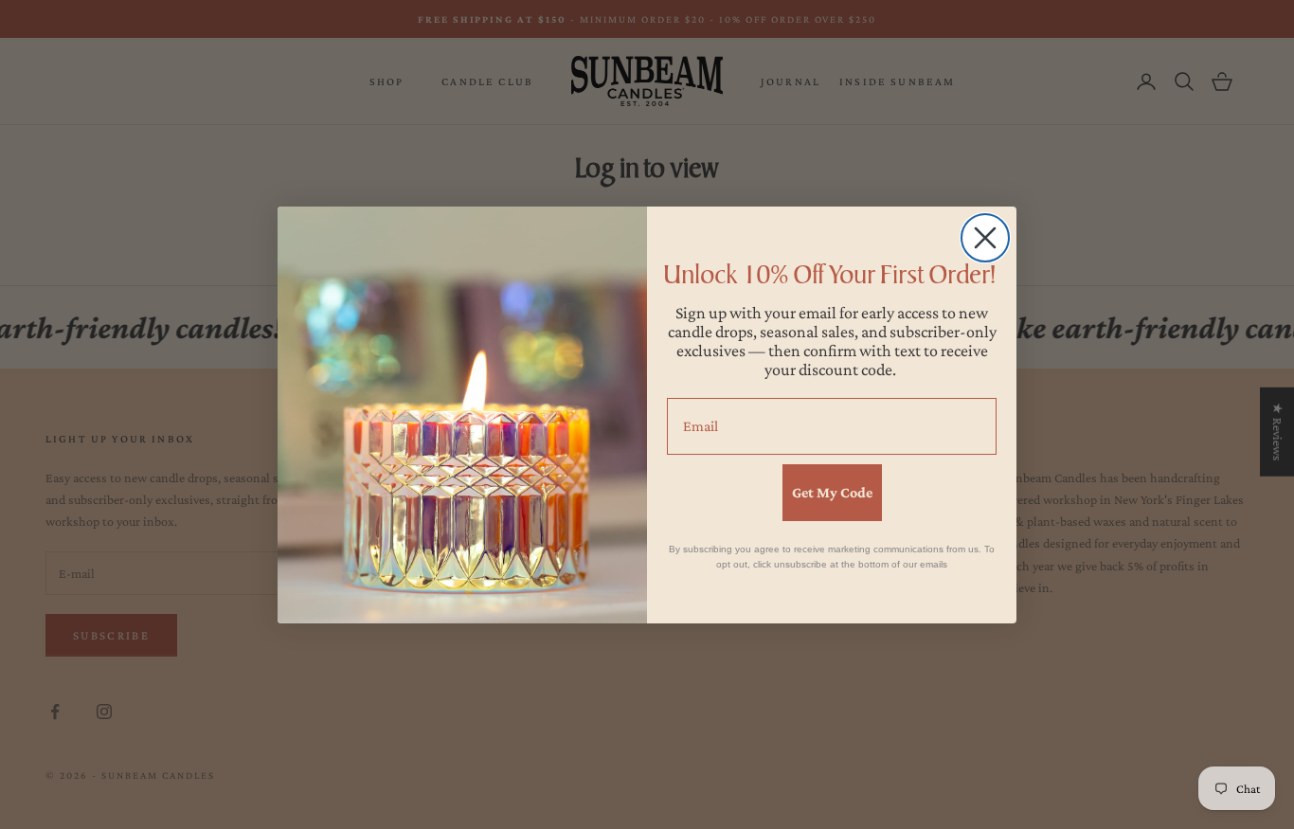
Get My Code (832, 492)
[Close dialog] (985, 237)
